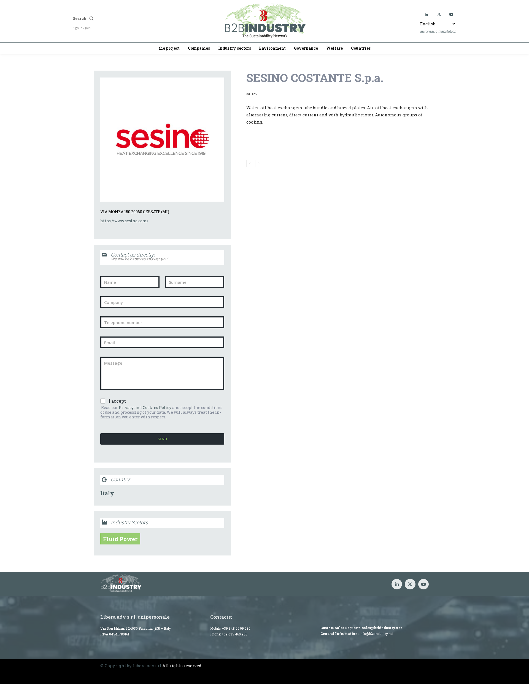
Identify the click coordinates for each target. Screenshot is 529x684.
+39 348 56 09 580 (236, 628)
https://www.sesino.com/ (124, 220)
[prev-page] (249, 163)
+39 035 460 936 (234, 634)
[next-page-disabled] (258, 163)
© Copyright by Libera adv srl (130, 665)
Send (162, 438)
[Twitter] (439, 14)
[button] (128, 18)
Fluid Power (120, 539)
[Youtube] (451, 14)
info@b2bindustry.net (376, 633)
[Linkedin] (426, 14)
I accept (117, 401)
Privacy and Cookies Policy (145, 407)
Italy (107, 493)
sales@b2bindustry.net (382, 628)
